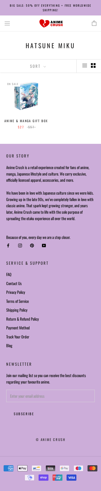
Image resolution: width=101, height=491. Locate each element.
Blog (9, 345)
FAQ (8, 274)
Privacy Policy (15, 292)
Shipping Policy (16, 310)
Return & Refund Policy (22, 319)
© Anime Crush (51, 439)
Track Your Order (17, 336)
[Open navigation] (7, 23)
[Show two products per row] (93, 65)
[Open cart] (94, 23)
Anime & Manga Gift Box (26, 121)
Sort (36, 66)
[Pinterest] (32, 245)
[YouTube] (44, 245)
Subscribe (24, 413)
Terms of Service (17, 301)
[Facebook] (8, 245)
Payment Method (18, 327)
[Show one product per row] (84, 65)
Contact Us (14, 283)
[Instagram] (20, 245)
